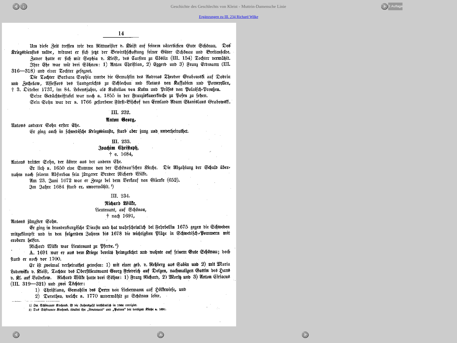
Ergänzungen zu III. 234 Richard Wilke (228, 17)
